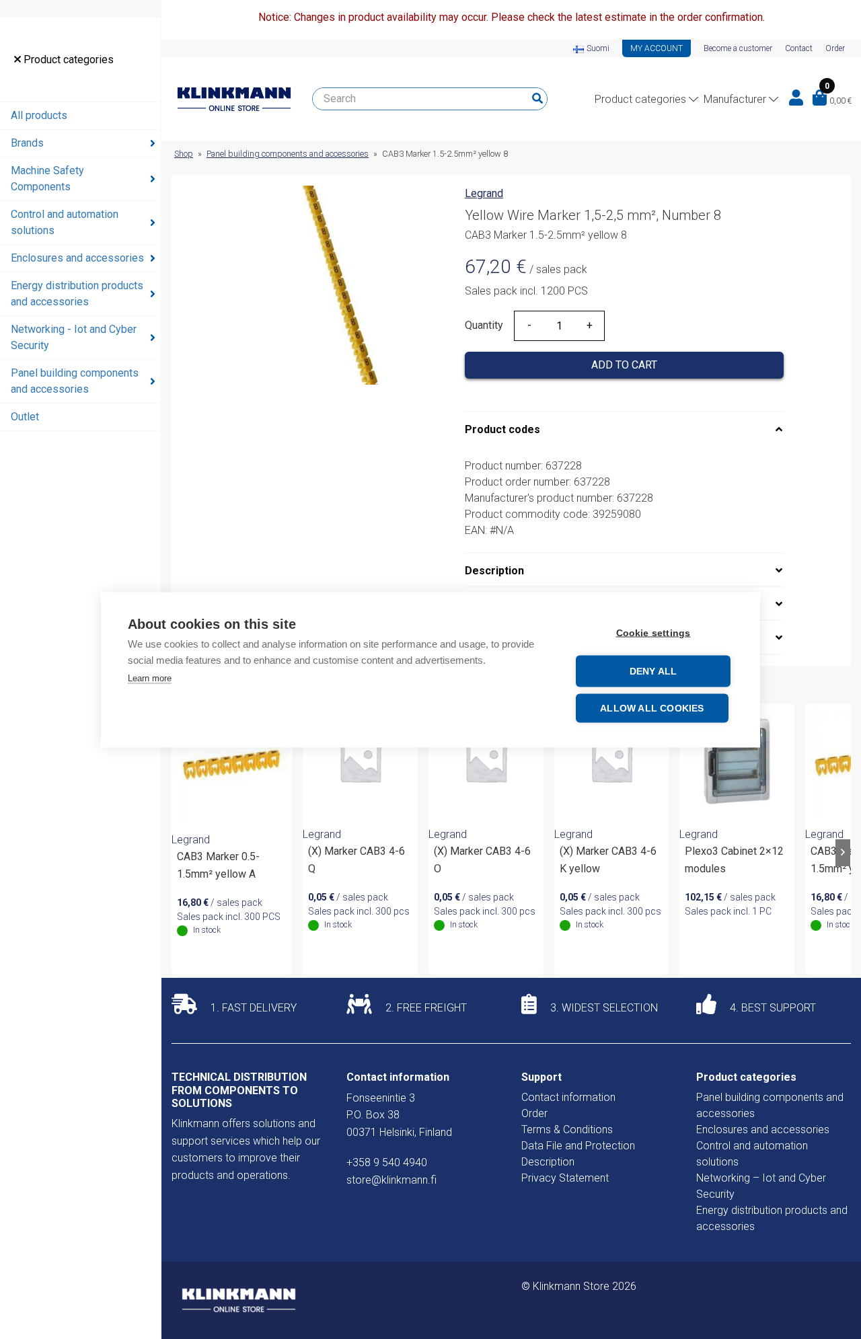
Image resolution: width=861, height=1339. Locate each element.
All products (39, 115)
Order (835, 48)
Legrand (484, 193)
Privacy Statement (565, 1178)
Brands (27, 143)
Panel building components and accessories (75, 381)
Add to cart (624, 364)
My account (656, 48)
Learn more (150, 678)
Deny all (653, 671)
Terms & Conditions (567, 1129)
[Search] (537, 99)
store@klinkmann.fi (391, 1180)
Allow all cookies (652, 708)
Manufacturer (735, 99)
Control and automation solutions (64, 222)
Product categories (67, 59)
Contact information (568, 1097)
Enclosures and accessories (77, 258)
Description (494, 570)
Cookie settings (653, 632)
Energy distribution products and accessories (77, 293)
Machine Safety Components (47, 178)
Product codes (502, 429)
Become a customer (738, 48)
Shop (183, 154)
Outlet (25, 416)
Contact (799, 48)
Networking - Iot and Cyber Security (74, 337)
